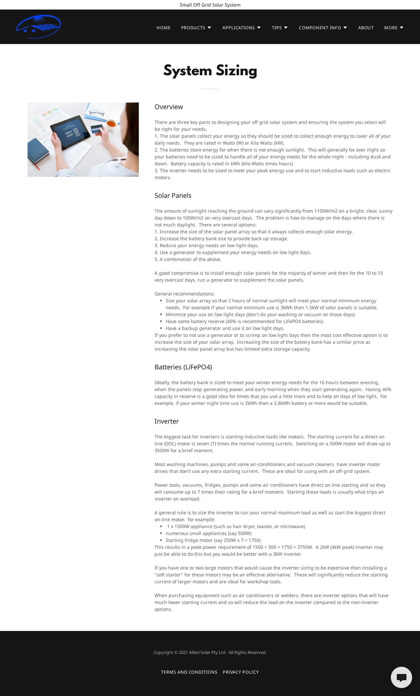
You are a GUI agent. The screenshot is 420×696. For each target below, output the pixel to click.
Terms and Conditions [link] (189, 672)
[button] (196, 28)
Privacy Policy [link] (241, 672)
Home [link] (164, 28)
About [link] (366, 28)
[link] (38, 26)
